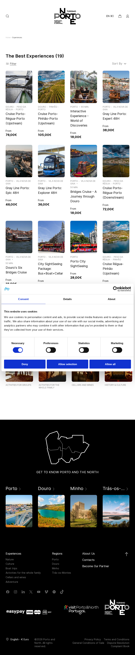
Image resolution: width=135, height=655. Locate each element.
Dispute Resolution (118, 642)
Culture (10, 563)
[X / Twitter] (31, 592)
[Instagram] (15, 592)
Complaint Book (120, 646)
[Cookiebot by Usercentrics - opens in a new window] (115, 289)
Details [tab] (67, 299)
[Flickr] (54, 592)
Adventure (12, 581)
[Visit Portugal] (81, 609)
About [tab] (111, 299)
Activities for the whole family (23, 572)
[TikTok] (62, 592)
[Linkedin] (23, 592)
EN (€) (110, 16)
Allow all (110, 363)
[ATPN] (67, 16)
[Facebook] (8, 592)
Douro (55, 563)
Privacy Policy (93, 639)
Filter (13, 63)
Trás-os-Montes (61, 572)
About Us (88, 553)
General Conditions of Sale (88, 642)
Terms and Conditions (116, 639)
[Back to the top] (126, 554)
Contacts (88, 560)
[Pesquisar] (7, 16)
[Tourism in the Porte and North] (117, 607)
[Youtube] (39, 592)
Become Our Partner (95, 566)
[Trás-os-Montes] (116, 511)
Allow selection (67, 363)
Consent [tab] (23, 299)
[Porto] (19, 511)
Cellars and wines (16, 577)
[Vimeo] (46, 592)
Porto (55, 559)
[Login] (127, 16)
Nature (10, 559)
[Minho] (83, 511)
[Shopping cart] (120, 16)
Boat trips (11, 568)
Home (8, 37)
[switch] (51, 350)
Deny (25, 363)
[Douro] (51, 511)
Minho (55, 568)
